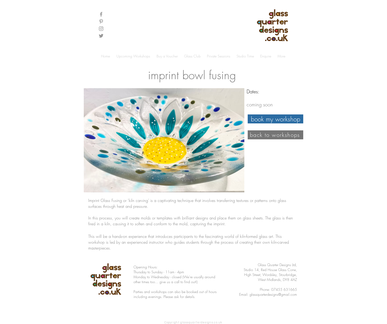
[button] (299, 32)
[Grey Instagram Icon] (101, 29)
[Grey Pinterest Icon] (101, 21)
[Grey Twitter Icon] (101, 36)
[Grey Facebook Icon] (101, 14)
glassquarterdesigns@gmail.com (273, 294)
